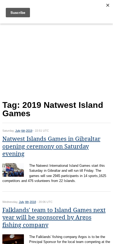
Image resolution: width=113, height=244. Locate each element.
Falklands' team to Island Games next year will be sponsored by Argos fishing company (54, 217)
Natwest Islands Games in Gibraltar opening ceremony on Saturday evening (51, 146)
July (17, 130)
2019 (29, 130)
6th (23, 130)
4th (27, 201)
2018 (33, 201)
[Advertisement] (56, 61)
